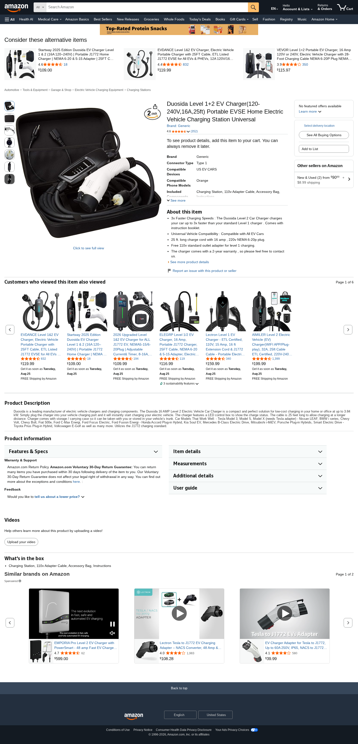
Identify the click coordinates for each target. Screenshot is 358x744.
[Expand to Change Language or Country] (277, 9)
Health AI (26, 19)
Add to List (310, 149)
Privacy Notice (142, 730)
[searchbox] (147, 7)
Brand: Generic (178, 126)
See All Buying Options (324, 135)
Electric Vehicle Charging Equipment (99, 90)
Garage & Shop (61, 90)
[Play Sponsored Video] (179, 614)
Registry (286, 19)
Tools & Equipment (35, 90)
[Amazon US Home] (133, 717)
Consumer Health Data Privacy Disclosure (184, 730)
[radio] (9, 106)
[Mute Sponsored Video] (112, 633)
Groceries (151, 19)
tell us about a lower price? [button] (58, 497)
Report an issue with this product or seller (204, 271)
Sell (255, 19)
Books (220, 19)
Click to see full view (88, 248)
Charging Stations (139, 90)
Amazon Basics (77, 19)
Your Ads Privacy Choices (232, 730)
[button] (10, 19)
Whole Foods (174, 19)
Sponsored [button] (11, 581)
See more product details (189, 262)
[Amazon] (17, 7)
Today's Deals (200, 19)
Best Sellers (103, 19)
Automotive (11, 90)
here (76, 482)
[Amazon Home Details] (337, 19)
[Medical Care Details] (61, 19)
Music (302, 19)
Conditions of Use (118, 730)
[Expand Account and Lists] (312, 9)
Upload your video (21, 542)
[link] (76, 70)
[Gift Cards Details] (248, 19)
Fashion (269, 19)
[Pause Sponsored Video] (112, 624)
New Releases (128, 19)
